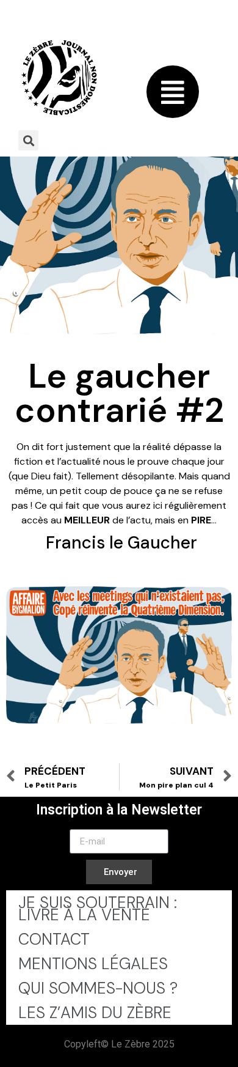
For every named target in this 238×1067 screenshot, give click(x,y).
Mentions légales (93, 963)
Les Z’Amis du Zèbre (94, 1012)
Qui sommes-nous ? (98, 988)
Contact (54, 939)
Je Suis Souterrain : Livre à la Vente (97, 908)
